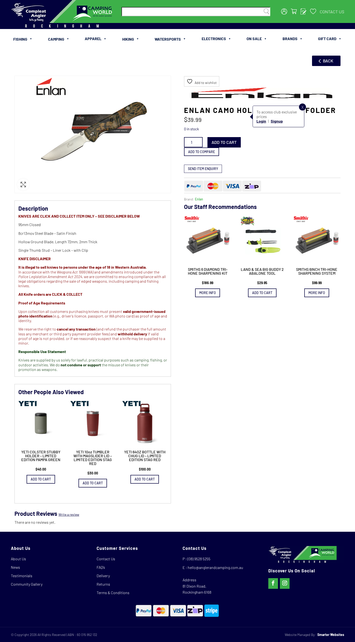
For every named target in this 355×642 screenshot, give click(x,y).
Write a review (68, 514)
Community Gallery (27, 584)
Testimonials (21, 575)
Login (261, 121)
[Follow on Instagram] (285, 583)
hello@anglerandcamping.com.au (215, 567)
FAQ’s (101, 567)
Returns (103, 584)
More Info (207, 293)
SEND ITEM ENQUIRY (203, 169)
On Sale (254, 38)
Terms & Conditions (113, 592)
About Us (18, 558)
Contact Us (332, 11)
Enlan (199, 199)
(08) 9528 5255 (198, 558)
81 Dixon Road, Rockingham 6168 (197, 589)
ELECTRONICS (214, 38)
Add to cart (224, 142)
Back (328, 60)
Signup (277, 121)
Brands (290, 38)
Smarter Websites (330, 635)
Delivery (103, 575)
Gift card (327, 38)
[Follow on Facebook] (273, 583)
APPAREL (93, 38)
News (15, 567)
